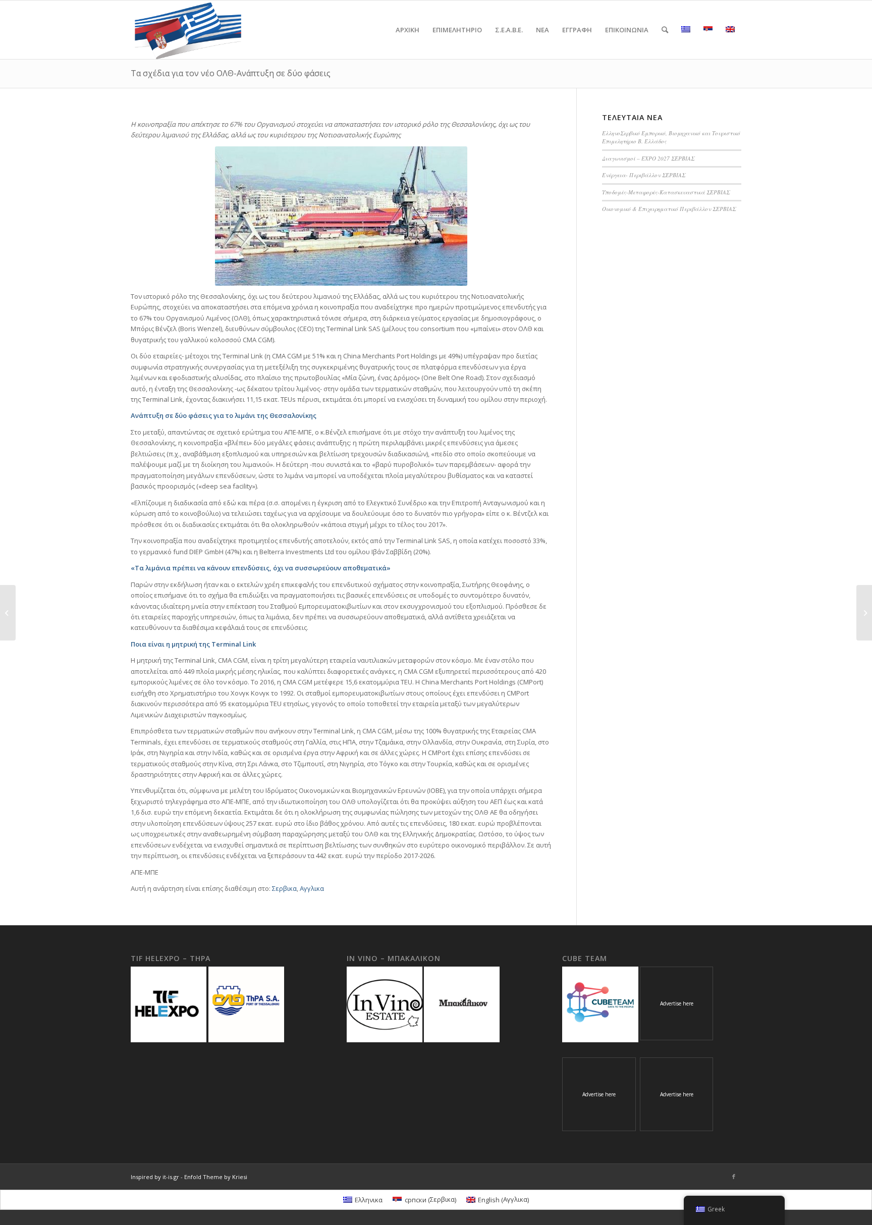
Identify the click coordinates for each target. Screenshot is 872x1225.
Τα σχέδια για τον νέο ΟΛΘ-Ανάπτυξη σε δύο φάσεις (231, 73)
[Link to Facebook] (733, 1176)
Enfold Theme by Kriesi (215, 1177)
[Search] (665, 30)
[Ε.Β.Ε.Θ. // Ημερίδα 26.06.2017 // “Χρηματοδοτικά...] (8, 613)
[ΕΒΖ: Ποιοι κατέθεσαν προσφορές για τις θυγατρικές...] (864, 613)
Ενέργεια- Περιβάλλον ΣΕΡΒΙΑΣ (643, 175)
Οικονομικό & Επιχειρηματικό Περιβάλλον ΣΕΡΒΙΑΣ (669, 208)
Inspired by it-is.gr (155, 1177)
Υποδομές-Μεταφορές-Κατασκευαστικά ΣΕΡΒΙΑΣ (666, 192)
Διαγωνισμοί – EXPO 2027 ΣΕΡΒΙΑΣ (648, 158)
